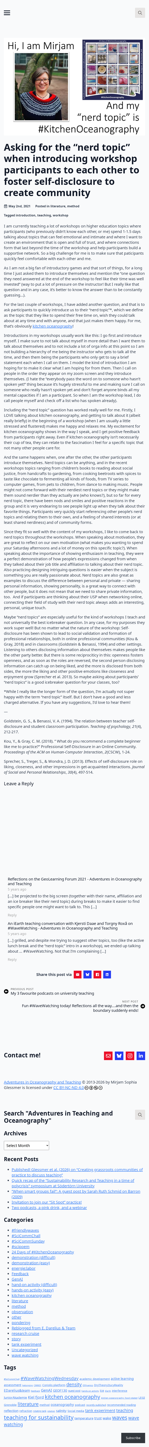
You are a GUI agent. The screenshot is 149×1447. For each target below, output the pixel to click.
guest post (74, 1391)
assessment (12, 1385)
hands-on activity (90, 1390)
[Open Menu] (7, 13)
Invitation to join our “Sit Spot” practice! (47, 1202)
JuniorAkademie (15, 1397)
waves (119, 1417)
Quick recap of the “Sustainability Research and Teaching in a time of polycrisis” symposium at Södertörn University (73, 1183)
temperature (83, 1418)
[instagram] (130, 1056)
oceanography (62, 1404)
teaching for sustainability (39, 1417)
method (73, 206)
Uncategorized (25, 1349)
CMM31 (37, 1385)
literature (57, 206)
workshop (60, 215)
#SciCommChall (26, 1235)
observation (22, 1311)
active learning (122, 1378)
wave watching (25, 1355)
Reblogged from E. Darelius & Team (43, 1328)
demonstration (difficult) (33, 1257)
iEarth (108, 1390)
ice (102, 1390)
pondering (21, 1322)
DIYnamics (88, 1385)
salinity (61, 1410)
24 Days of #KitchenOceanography (43, 1252)
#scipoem (20, 1246)
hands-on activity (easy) (33, 1290)
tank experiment (26, 1344)
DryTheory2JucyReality (108, 1385)
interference (119, 1391)
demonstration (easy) (31, 1262)
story (16, 1338)
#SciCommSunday (28, 1241)
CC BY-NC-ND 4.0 (68, 1087)
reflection (11, 1410)
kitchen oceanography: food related (119, 1397)
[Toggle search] (140, 13)
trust (98, 1418)
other (16, 1317)
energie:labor (24, 1268)
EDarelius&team (17, 1390)
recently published (96, 1404)
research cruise (25, 1333)
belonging (27, 1385)
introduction (26, 215)
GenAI (17, 1279)
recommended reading (121, 1405)
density (74, 1384)
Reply (12, 915)
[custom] (108, 1056)
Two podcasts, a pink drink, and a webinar (49, 1207)
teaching (44, 215)
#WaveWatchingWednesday (50, 1378)
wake (107, 1418)
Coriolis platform (53, 1385)
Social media (76, 1411)
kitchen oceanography (53, 326)
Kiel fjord (36, 1397)
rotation (51, 1411)
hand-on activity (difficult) (34, 1284)
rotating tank (39, 1411)
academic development (95, 1379)
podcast (80, 1405)
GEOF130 (60, 1390)
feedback (35, 1391)
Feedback (20, 1273)
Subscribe (133, 1438)
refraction (25, 1411)
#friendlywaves (25, 1230)
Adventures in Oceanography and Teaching (42, 1082)
